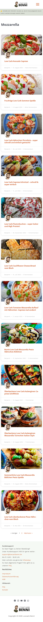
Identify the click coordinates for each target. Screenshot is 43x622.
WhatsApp (27, 560)
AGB (3, 579)
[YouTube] (21, 601)
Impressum (6, 574)
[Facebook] (15, 601)
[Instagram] (18, 601)
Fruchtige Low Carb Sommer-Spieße (20, 100)
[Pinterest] (25, 601)
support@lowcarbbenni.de (12, 554)
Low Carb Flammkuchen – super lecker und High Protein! (21, 225)
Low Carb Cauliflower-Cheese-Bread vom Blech (20, 267)
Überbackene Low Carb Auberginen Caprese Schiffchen (21, 392)
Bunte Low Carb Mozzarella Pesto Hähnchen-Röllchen (19, 350)
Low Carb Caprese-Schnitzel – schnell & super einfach (21, 183)
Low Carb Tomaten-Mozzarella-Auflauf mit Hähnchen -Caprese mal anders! (21, 308)
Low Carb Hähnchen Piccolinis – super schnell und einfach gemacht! (21, 141)
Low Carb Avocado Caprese (16, 61)
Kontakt (5, 590)
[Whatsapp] (28, 601)
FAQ (10, 565)
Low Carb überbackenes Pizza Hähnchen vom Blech (20, 518)
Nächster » (28, 533)
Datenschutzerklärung (10, 576)
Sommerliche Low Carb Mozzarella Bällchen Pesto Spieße (19, 476)
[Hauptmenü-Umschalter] (38, 4)
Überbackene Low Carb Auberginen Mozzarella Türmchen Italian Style (19, 434)
